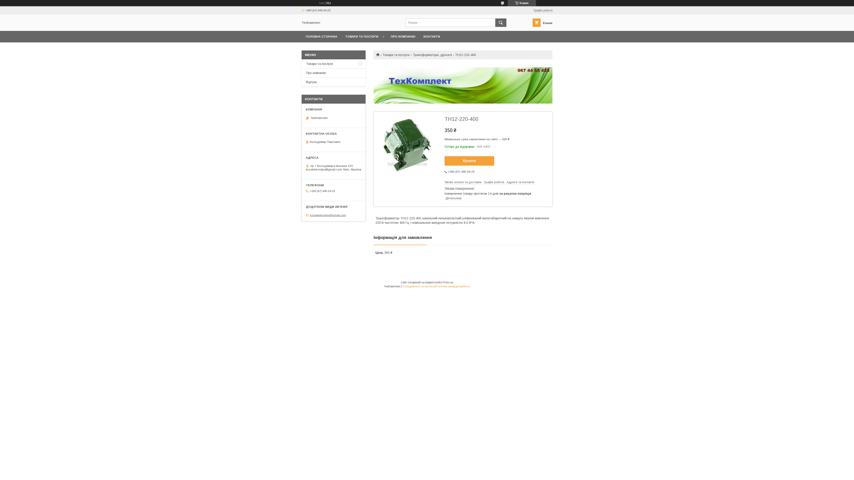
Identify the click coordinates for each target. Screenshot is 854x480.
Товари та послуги (361, 36)
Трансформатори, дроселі (432, 55)
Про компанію (403, 36)
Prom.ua (448, 282)
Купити (469, 161)
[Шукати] (500, 22)
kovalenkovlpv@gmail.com (328, 215)
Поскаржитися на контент (418, 286)
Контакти (431, 36)
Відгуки (311, 82)
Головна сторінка (321, 36)
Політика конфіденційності (453, 286)
